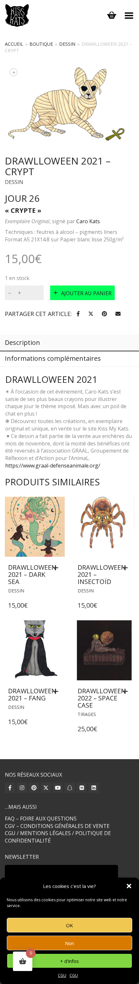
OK (69, 925)
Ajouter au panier (86, 293)
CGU (62, 975)
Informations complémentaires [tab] (53, 358)
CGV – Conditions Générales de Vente (57, 826)
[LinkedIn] (94, 788)
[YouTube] (58, 788)
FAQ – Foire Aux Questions (41, 818)
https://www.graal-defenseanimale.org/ (52, 465)
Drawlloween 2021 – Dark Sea (32, 574)
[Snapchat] (70, 788)
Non (69, 943)
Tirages (87, 714)
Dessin (67, 44)
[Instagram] (22, 788)
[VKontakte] (82, 788)
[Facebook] (10, 788)
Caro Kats (88, 221)
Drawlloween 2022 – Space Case (102, 698)
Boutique (41, 44)
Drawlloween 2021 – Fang (32, 694)
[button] (129, 886)
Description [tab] (22, 342)
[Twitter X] (46, 788)
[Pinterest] (34, 788)
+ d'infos (69, 961)
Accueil (14, 44)
